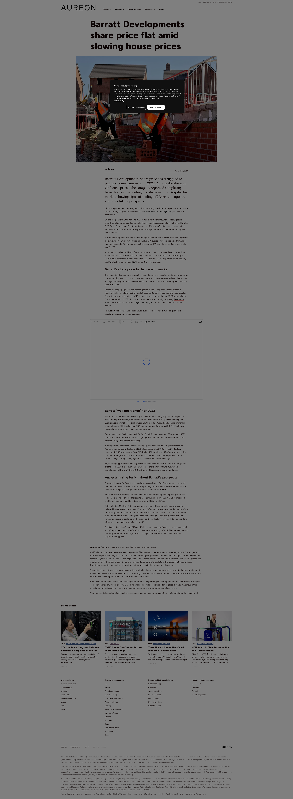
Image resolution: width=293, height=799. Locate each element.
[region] (147, 96)
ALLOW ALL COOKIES (156, 107)
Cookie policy (119, 101)
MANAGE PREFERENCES (136, 107)
